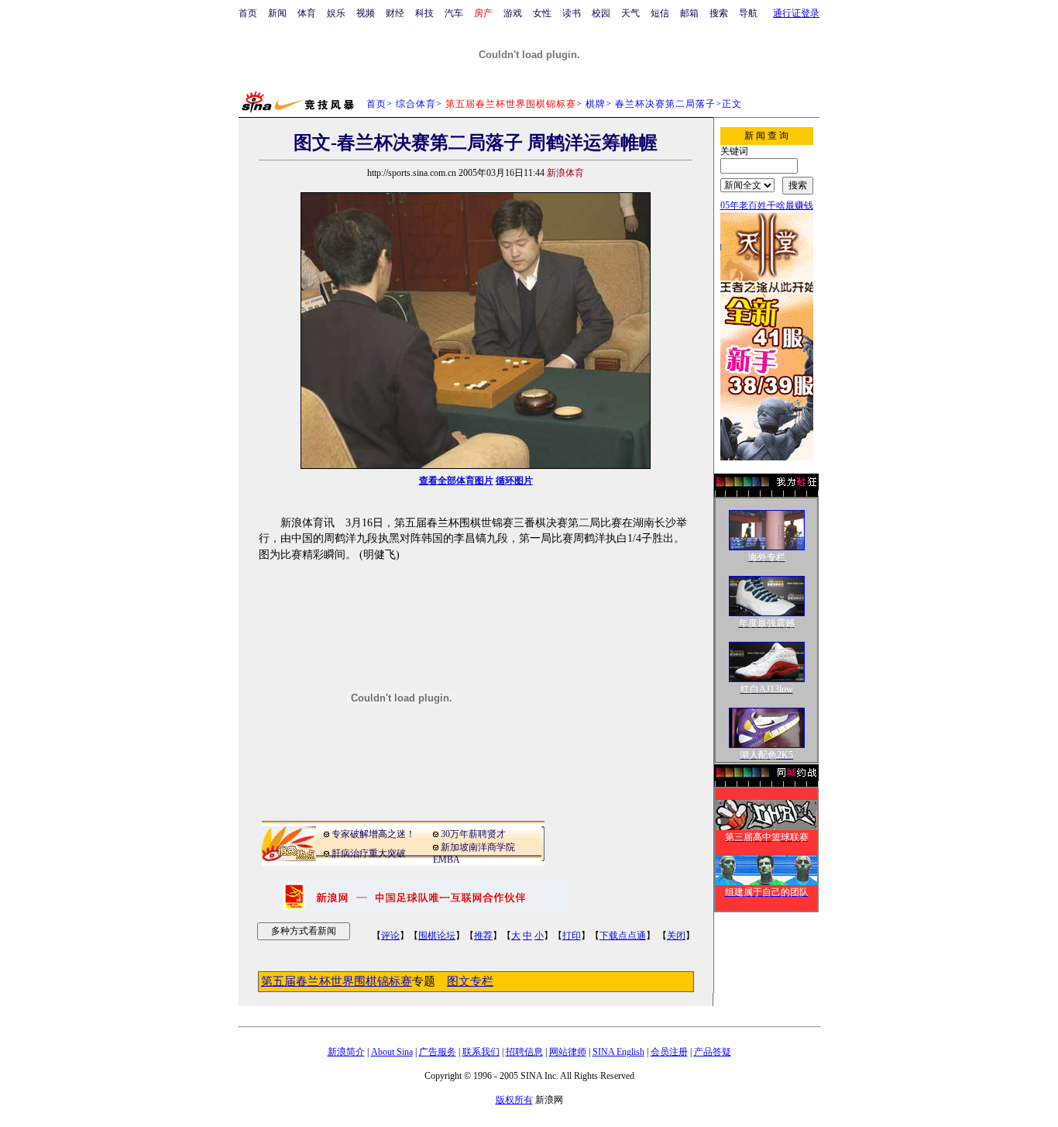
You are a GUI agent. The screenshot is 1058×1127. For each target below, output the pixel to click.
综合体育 (416, 103)
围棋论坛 (436, 935)
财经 (395, 13)
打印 (571, 935)
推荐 (483, 935)
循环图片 (514, 480)
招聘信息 (524, 1051)
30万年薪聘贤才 (473, 834)
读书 (571, 13)
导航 (748, 13)
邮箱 (689, 13)
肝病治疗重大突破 (368, 853)
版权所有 (514, 1099)
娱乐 (336, 13)
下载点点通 (622, 935)
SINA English (618, 1051)
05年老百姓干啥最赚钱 (766, 205)
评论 (390, 935)
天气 (630, 13)
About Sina (392, 1051)
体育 (306, 13)
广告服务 (437, 1051)
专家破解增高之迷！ (373, 834)
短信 (660, 13)
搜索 (718, 13)
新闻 (277, 13)
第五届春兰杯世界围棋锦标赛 (336, 981)
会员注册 (669, 1051)
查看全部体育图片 (456, 480)
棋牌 (596, 103)
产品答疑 (712, 1051)
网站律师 (567, 1051)
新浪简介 (346, 1051)
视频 (365, 13)
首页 (248, 13)
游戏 (512, 13)
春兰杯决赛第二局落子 (665, 103)
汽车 (454, 13)
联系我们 (481, 1051)
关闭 (676, 935)
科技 (424, 13)
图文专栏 (470, 981)
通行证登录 (796, 13)
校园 (601, 13)
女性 (542, 13)
